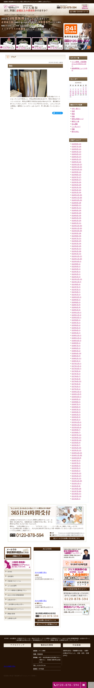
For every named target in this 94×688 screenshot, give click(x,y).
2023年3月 (75, 249)
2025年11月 (75, 167)
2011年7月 (75, 491)
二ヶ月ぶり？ (76, 126)
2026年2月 (75, 159)
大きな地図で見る (41, 572)
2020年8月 (75, 302)
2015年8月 (75, 432)
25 (73, 95)
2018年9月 (75, 343)
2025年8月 (75, 175)
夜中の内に (75, 131)
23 (86, 93)
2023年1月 (75, 254)
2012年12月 (75, 481)
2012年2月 (75, 486)
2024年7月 (75, 208)
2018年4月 (75, 353)
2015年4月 (75, 442)
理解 (73, 129)
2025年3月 (75, 187)
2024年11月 (75, 197)
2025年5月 (75, 182)
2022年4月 (75, 269)
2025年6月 (75, 180)
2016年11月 (75, 394)
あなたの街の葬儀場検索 (16, 595)
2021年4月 (75, 292)
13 (78, 91)
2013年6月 (75, 466)
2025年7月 (75, 177)
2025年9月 (75, 172)
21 (81, 93)
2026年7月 (75, 146)
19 (75, 93)
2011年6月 (75, 494)
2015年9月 (75, 430)
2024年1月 (75, 223)
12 (75, 91)
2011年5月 (75, 496)
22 (83, 93)
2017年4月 (75, 381)
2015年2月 (75, 448)
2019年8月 (75, 320)
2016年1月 (75, 420)
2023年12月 (75, 226)
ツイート (58, 113)
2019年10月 (75, 317)
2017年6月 (75, 376)
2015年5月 (75, 440)
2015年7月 (75, 435)
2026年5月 (75, 152)
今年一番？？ (76, 108)
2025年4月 (75, 185)
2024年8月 (75, 205)
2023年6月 (75, 241)
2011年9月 (75, 489)
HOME (10, 572)
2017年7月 (75, 374)
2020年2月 (75, 310)
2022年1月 (75, 277)
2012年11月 (75, 483)
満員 (73, 114)
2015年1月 (75, 450)
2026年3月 (75, 157)
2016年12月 (75, 392)
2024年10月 (75, 200)
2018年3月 (75, 356)
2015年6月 (75, 437)
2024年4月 (75, 215)
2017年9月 (75, 371)
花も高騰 (75, 124)
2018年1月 (75, 361)
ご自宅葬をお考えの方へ (16, 604)
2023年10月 (75, 231)
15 (83, 91)
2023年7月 (75, 238)
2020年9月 (75, 300)
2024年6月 (75, 210)
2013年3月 (75, 473)
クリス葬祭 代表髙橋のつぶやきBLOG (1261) (79, 64)
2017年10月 (75, 368)
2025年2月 (75, 190)
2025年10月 (75, 169)
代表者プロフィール (14, 581)
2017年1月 (75, 389)
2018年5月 (75, 351)
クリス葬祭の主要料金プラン (17, 590)
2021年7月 (75, 287)
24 (70, 95)
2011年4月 (75, 499)
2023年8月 (75, 236)
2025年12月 (75, 164)
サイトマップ (74, 640)
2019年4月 (75, 330)
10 (70, 91)
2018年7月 (75, 346)
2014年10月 (75, 458)
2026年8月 (75, 144)
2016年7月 (75, 404)
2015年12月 (75, 422)
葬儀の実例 (11, 614)
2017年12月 (75, 363)
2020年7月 (75, 305)
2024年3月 (75, 218)
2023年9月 (75, 233)
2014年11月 (75, 455)
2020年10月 (75, 297)
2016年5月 (75, 409)
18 (73, 93)
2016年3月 (75, 415)
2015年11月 (75, 425)
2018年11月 (75, 338)
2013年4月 (75, 471)
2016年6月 (75, 407)
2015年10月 (75, 427)
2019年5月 (75, 328)
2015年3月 (75, 445)
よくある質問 (12, 586)
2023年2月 (75, 251)
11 (73, 91)
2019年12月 (75, 312)
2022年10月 (75, 261)
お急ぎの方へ (12, 600)
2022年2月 (75, 274)
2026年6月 (75, 149)
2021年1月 (75, 294)
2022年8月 (75, 264)
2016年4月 (75, 412)
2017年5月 (75, 379)
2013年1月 (75, 478)
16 (86, 91)
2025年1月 (75, 192)
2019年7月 (75, 323)
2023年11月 (75, 228)
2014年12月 (75, 453)
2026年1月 (75, 162)
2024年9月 (75, 203)
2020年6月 (75, 307)
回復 (73, 116)
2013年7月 (75, 463)
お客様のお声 (12, 618)
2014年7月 (75, 460)
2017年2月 (75, 386)
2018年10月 (75, 340)
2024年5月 (75, 213)
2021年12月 (75, 279)
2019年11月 (75, 315)
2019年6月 (75, 325)
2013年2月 (75, 476)
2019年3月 (75, 333)
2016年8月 (75, 402)
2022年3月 (75, 271)
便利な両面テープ (77, 119)
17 (70, 93)
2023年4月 (75, 246)
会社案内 (10, 576)
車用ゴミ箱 (75, 121)
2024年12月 (75, 195)
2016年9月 (75, 399)
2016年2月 (75, 417)
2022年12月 (75, 256)
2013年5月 (75, 468)
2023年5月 (75, 243)
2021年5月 (75, 289)
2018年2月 (75, 358)
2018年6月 (75, 348)
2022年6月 (75, 266)
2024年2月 (75, 220)
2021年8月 (75, 284)
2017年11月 (75, 366)
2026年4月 (75, 154)
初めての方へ (36, 638)
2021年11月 (75, 282)
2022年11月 (75, 259)
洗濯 (73, 111)
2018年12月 (75, 335)
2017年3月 (75, 384)
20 (78, 93)
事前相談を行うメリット (16, 609)
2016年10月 (75, 397)
